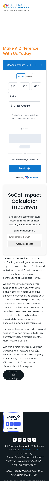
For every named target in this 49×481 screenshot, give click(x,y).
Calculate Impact (24, 244)
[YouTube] (20, 440)
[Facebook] (15, 440)
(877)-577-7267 (30, 449)
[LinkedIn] (24, 440)
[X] (34, 440)
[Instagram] (29, 440)
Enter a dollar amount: (24, 231)
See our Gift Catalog (13, 375)
